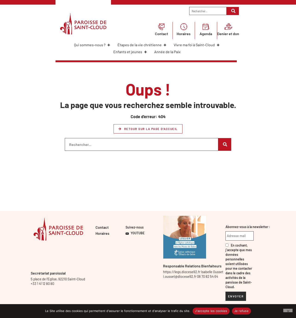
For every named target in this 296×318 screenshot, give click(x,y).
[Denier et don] (228, 26)
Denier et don (228, 33)
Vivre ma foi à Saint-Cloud (194, 45)
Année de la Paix (167, 51)
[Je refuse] (288, 310)
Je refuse (241, 311)
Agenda (206, 33)
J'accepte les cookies (211, 311)
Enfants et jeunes (127, 51)
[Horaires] (183, 26)
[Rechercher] (233, 11)
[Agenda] (205, 26)
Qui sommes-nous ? (89, 45)
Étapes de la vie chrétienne (139, 45)
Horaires (184, 33)
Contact (161, 33)
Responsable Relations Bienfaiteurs (192, 266)
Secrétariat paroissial (48, 273)
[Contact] (161, 26)
